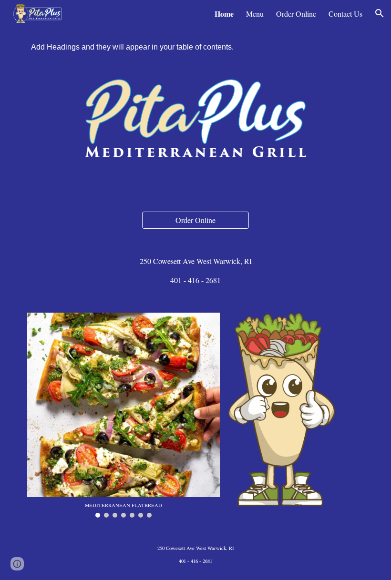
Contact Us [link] (345, 14)
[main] (195, 271)
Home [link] (224, 13)
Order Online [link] (296, 14)
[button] (379, 13)
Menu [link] (255, 14)
